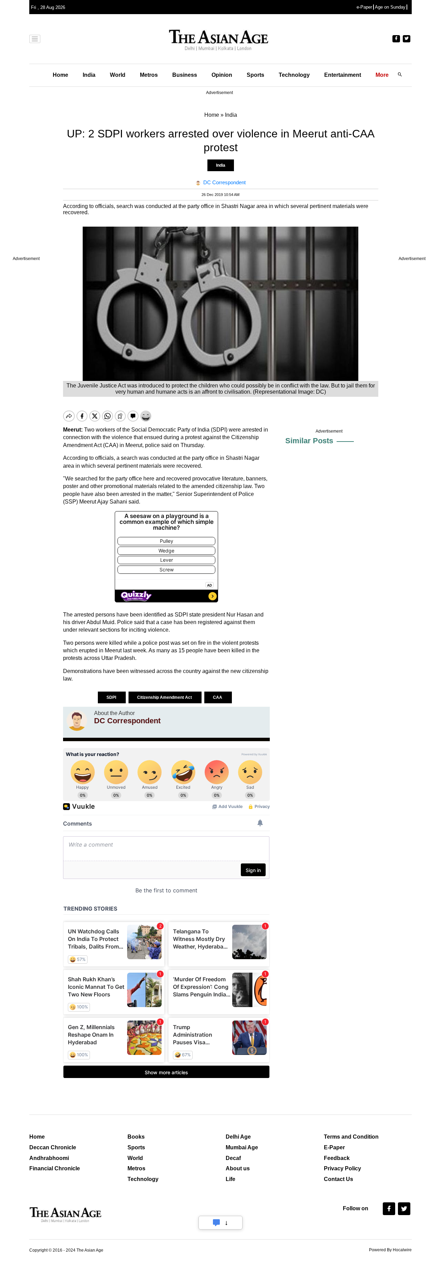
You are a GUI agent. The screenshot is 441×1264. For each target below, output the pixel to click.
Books (136, 1137)
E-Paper (334, 1147)
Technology (294, 75)
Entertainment (342, 75)
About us (238, 1168)
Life (230, 1179)
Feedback (337, 1158)
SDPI (111, 697)
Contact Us (338, 1179)
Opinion (222, 75)
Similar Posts (309, 440)
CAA (218, 697)
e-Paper (364, 7)
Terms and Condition (351, 1137)
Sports (255, 75)
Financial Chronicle (54, 1168)
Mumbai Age (242, 1147)
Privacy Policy (342, 1168)
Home (60, 75)
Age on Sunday (390, 7)
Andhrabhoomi (49, 1158)
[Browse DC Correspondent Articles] (76, 720)
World (117, 75)
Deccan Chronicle (52, 1147)
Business (184, 75)
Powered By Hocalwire (390, 1249)
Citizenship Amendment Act (165, 697)
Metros (149, 75)
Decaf (233, 1158)
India (89, 75)
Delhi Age (238, 1137)
